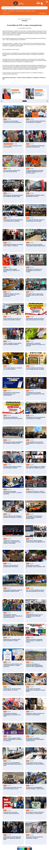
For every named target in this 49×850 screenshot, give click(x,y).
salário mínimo (27, 10)
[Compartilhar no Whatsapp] (23, 849)
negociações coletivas (19, 10)
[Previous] (1, 101)
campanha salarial (11, 10)
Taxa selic (33, 10)
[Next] (47, 101)
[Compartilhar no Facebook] (18, 849)
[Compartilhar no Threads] (26, 848)
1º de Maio (5, 10)
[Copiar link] (28, 849)
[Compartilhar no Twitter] (21, 849)
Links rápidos (42, 13)
